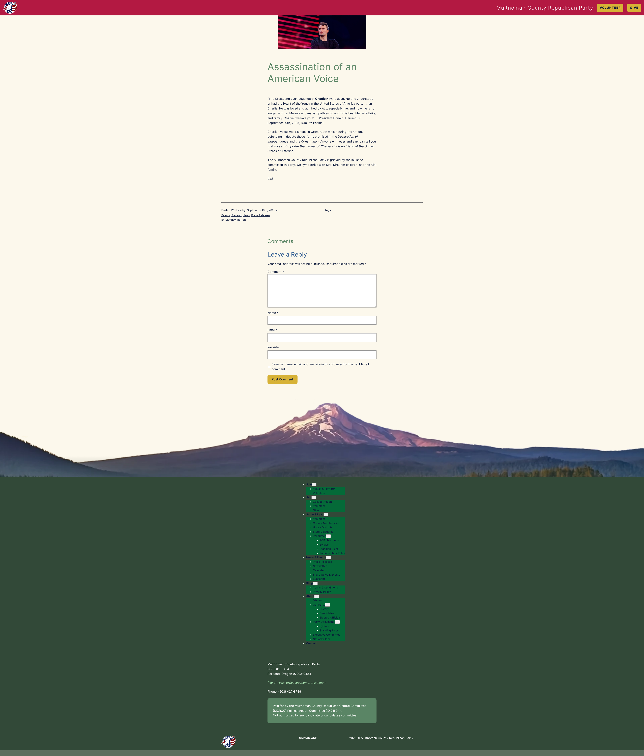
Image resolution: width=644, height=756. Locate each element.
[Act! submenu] (313, 497)
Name (272, 313)
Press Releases (260, 215)
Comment (275, 271)
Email (272, 330)
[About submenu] (316, 596)
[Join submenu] (314, 484)
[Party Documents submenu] (337, 622)
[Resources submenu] (328, 536)
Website (273, 347)
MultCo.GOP (308, 738)
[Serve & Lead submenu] (326, 514)
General (236, 215)
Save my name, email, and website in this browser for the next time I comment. (320, 366)
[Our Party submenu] (327, 605)
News (246, 215)
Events (225, 215)
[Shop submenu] (315, 583)
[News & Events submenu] (328, 557)
